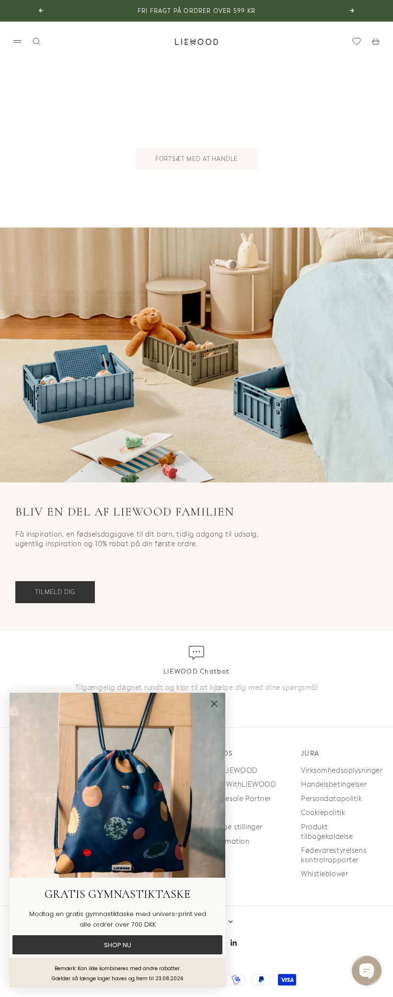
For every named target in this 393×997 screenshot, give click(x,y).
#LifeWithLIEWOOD (242, 784)
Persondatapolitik (331, 798)
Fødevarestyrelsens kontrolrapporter (333, 855)
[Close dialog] (214, 704)
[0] (356, 41)
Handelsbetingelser (334, 784)
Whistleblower (324, 874)
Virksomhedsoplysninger (341, 770)
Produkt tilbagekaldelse (327, 832)
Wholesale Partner (239, 798)
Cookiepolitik (323, 812)
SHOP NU (117, 945)
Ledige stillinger (235, 827)
